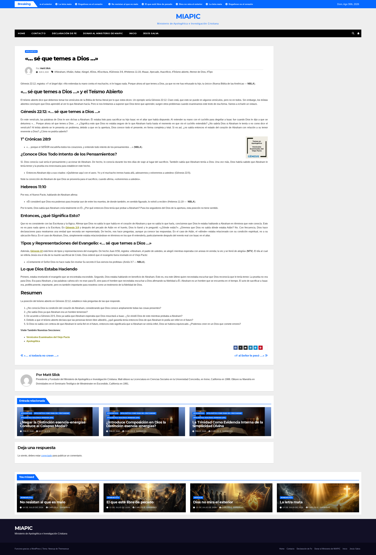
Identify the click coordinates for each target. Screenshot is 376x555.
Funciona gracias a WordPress (28, 549)
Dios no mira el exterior (213, 502)
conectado (46, 455)
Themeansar (63, 549)
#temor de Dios (198, 72)
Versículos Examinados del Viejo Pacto (48, 337)
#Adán (70, 72)
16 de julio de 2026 (33, 507)
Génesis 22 (36, 251)
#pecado (154, 72)
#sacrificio (165, 72)
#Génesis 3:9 (116, 72)
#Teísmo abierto (180, 72)
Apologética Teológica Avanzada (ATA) (37, 417)
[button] (353, 33)
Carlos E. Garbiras (135, 431)
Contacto (38, 33)
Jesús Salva (151, 33)
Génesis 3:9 (72, 227)
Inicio (133, 33)
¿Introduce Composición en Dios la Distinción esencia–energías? (136, 424)
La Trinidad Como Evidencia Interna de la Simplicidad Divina (227, 424)
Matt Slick (45, 68)
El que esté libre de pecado (129, 502)
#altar (77, 72)
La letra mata (291, 502)
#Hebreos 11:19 (132, 72)
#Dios (93, 72)
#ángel (85, 72)
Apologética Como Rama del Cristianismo (51, 413)
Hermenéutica (26, 497)
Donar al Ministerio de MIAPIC (103, 33)
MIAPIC (188, 16)
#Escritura (102, 72)
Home (21, 33)
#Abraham (59, 72)
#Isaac (145, 72)
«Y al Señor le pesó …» (249, 355)
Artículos (198, 497)
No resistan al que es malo (42, 502)
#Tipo (210, 72)
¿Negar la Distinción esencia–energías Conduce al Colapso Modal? (52, 424)
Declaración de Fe (64, 33)
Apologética (31, 51)
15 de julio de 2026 (120, 507)
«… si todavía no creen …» (41, 355)
